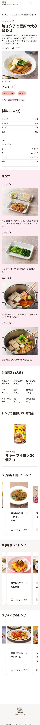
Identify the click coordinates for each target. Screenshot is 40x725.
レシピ (11, 15)
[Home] (10, 3)
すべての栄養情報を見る (13, 99)
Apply (30, 4)
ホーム (4, 15)
